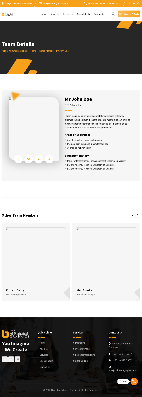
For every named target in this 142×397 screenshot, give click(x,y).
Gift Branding (81, 361)
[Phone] (134, 381)
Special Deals (83, 14)
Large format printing (85, 355)
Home (43, 14)
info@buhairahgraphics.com (55, 3)
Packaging (80, 343)
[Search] (113, 14)
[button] (132, 215)
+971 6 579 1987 (122, 360)
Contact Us (99, 14)
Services (67, 14)
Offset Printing (82, 349)
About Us (55, 14)
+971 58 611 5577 (112, 3)
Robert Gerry (15, 290)
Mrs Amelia (84, 290)
